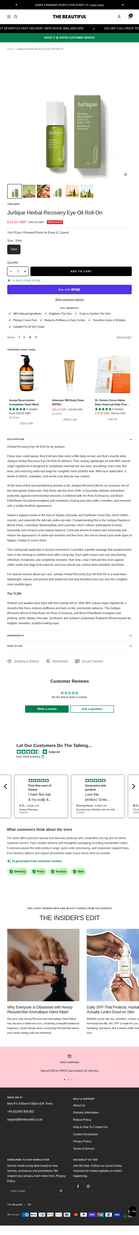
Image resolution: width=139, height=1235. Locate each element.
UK (29, 1204)
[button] (6, 786)
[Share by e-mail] (36, 337)
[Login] (119, 16)
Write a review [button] (46, 708)
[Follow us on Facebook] (78, 1186)
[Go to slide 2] (67, 1079)
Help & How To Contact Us (90, 1127)
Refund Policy (82, 1119)
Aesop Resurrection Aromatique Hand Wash (24, 402)
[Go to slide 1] (64, 1079)
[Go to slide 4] (74, 1079)
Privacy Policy (82, 1141)
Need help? (124, 337)
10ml (14, 249)
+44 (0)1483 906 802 (20, 1111)
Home (10, 48)
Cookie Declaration (85, 1134)
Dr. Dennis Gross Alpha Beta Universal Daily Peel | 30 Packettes (111, 402)
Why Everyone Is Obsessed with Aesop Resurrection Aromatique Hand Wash (39, 1009)
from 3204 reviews (28, 756)
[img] (28, 751)
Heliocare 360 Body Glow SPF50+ (68, 402)
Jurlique (13, 204)
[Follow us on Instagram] (88, 1186)
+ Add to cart (69, 419)
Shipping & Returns (26, 661)
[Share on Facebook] (19, 337)
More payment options (69, 299)
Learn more (97, 5)
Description (15, 439)
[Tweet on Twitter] (29, 337)
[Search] (15, 16)
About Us (79, 1105)
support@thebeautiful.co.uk (24, 1119)
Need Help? (60, 661)
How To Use (15, 646)
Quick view (26, 423)
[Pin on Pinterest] (24, 337)
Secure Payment (92, 661)
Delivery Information (86, 1112)
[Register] (60, 1190)
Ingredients (15, 635)
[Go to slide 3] (71, 1079)
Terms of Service (83, 1148)
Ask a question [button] (92, 708)
